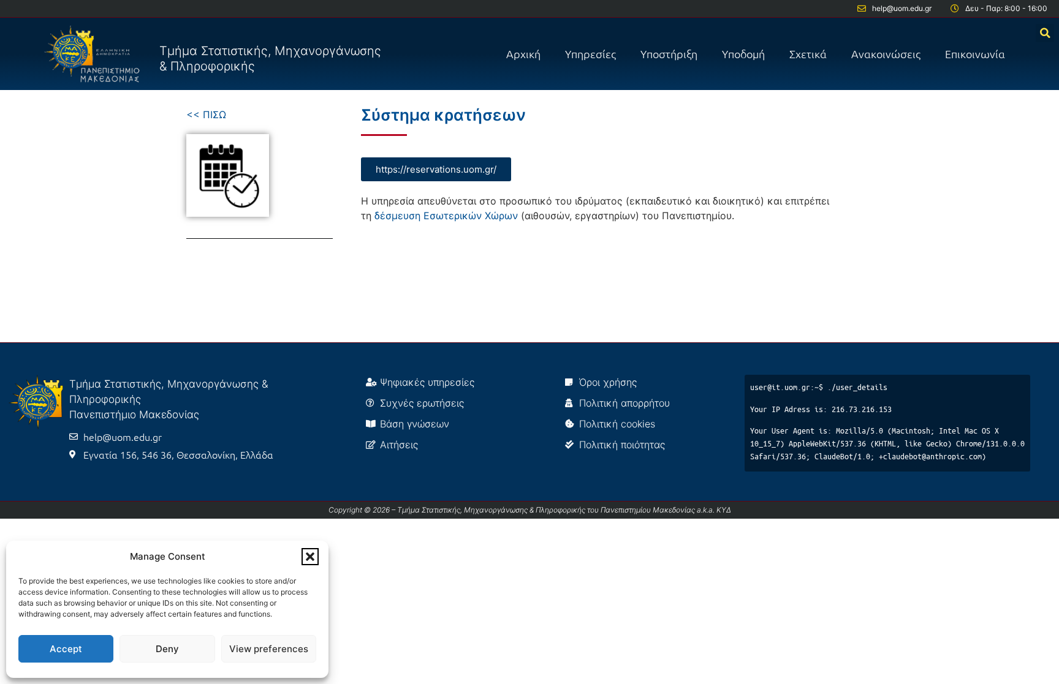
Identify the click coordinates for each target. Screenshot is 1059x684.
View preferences (268, 649)
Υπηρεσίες (590, 54)
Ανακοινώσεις (885, 54)
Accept (66, 649)
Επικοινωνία (975, 54)
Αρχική (523, 54)
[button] (310, 557)
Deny (167, 649)
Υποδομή (743, 54)
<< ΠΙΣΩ (206, 114)
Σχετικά (808, 54)
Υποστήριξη (668, 54)
